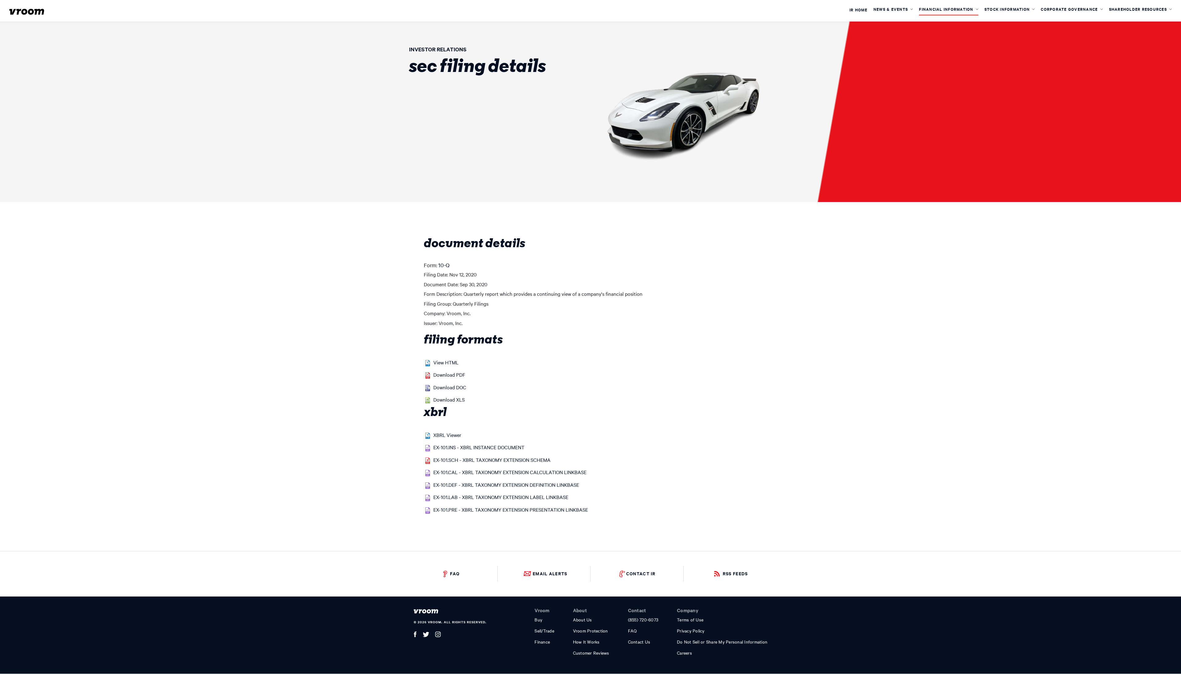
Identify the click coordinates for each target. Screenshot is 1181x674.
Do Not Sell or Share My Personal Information (722, 642)
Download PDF (449, 374)
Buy (538, 620)
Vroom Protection (590, 631)
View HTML (446, 362)
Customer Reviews (591, 653)
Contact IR (641, 573)
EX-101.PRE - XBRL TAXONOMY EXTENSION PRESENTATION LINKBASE (510, 509)
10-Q (444, 264)
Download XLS (449, 399)
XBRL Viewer (447, 434)
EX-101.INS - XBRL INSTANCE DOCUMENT (478, 447)
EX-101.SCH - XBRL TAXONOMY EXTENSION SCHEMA (492, 459)
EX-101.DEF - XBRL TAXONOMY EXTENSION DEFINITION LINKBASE (506, 484)
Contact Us (639, 642)
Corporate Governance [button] (1070, 9)
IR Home (858, 10)
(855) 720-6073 (643, 620)
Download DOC (449, 387)
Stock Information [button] (1007, 9)
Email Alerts (550, 573)
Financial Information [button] (947, 9)
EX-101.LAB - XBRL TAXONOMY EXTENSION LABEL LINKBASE (500, 497)
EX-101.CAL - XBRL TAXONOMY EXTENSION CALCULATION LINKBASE (510, 472)
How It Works (586, 642)
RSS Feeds (735, 573)
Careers (684, 653)
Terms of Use (690, 620)
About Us (582, 620)
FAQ (454, 573)
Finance (542, 642)
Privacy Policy (691, 631)
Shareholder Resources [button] (1138, 9)
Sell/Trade (544, 631)
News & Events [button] (891, 9)
